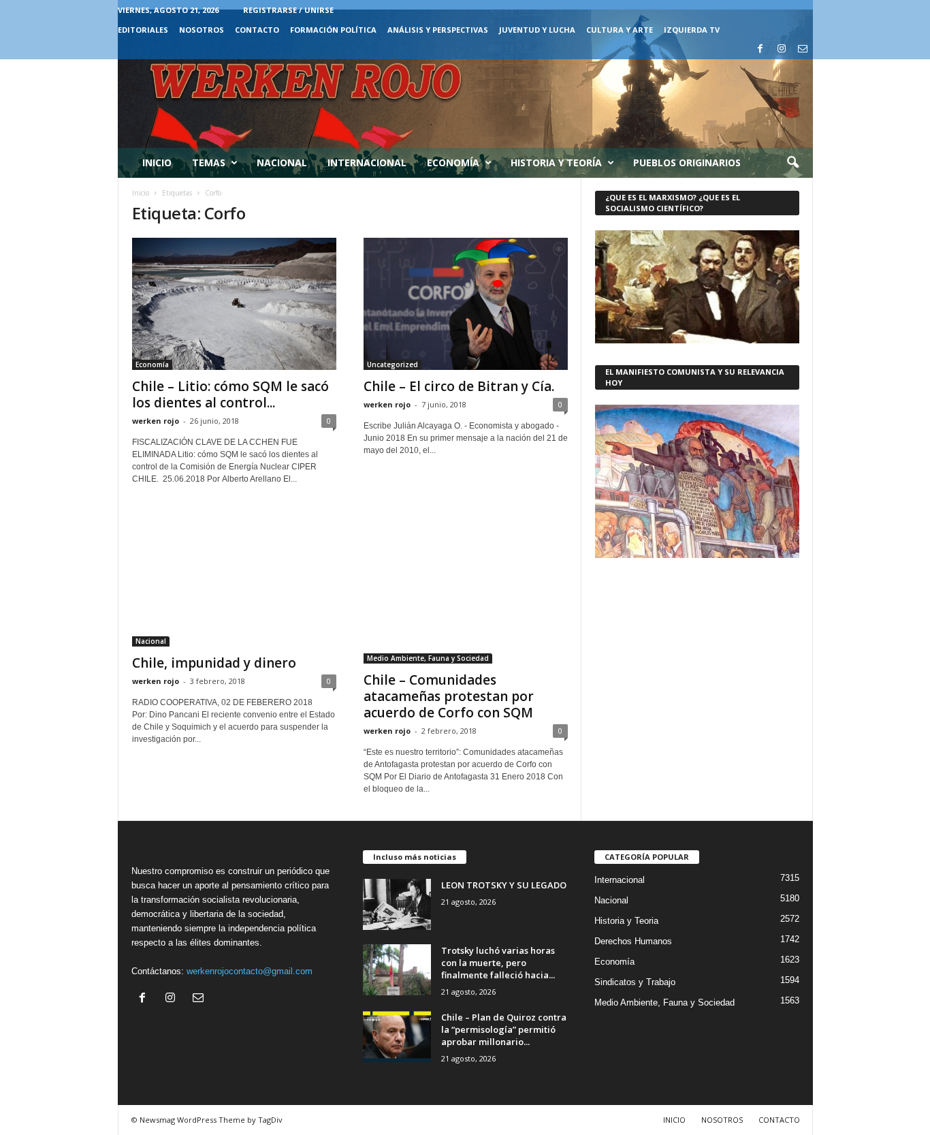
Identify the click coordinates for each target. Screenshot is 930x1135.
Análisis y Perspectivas (437, 30)
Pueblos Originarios (687, 162)
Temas (208, 162)
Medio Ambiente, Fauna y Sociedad (428, 658)
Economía (453, 162)
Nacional (282, 162)
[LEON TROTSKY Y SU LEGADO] (397, 904)
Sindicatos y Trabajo (634, 982)
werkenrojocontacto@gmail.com (249, 971)
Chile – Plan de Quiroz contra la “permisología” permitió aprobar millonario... (503, 1029)
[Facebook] (760, 49)
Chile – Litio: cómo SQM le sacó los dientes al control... (230, 394)
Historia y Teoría (556, 162)
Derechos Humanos (633, 941)
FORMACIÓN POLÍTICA (333, 30)
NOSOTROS (201, 30)
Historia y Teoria (626, 921)
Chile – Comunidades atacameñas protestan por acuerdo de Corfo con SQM (449, 696)
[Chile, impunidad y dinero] (234, 578)
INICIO (674, 1120)
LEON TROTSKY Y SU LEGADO (503, 885)
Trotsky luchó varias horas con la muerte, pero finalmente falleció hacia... (498, 962)
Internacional (366, 162)
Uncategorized (392, 364)
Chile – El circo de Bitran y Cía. (459, 386)
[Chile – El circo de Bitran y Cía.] (466, 304)
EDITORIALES (143, 30)
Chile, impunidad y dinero (214, 663)
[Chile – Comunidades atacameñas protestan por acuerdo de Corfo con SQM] (466, 587)
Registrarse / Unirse (288, 10)
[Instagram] (781, 49)
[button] (792, 163)
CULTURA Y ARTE (619, 30)
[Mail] (803, 49)
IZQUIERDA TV (692, 30)
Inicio (157, 162)
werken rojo (155, 421)
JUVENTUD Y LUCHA (537, 30)
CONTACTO (257, 30)
